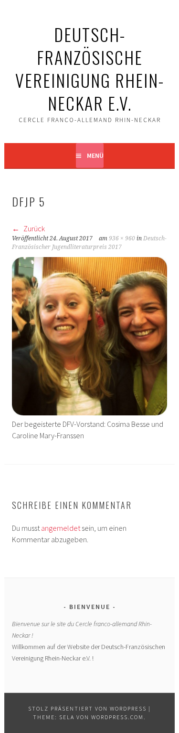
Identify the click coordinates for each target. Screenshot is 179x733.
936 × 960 (122, 238)
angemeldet (60, 528)
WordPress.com (117, 717)
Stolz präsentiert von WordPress (87, 708)
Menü (95, 155)
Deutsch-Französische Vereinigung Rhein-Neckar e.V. (89, 68)
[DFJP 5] (89, 412)
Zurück (33, 228)
